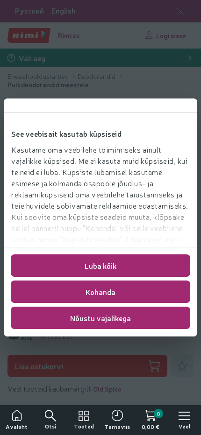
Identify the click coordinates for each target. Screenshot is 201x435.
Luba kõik (100, 265)
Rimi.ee (69, 35)
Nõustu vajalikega (100, 318)
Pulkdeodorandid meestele (48, 84)
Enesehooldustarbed (38, 76)
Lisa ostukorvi (39, 366)
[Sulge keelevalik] (180, 11)
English (63, 10)
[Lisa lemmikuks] (182, 366)
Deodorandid (97, 76)
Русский (29, 10)
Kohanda (100, 292)
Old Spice (107, 389)
